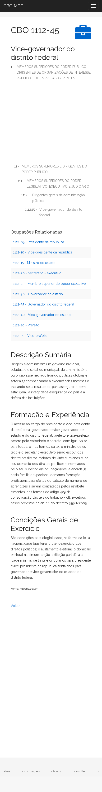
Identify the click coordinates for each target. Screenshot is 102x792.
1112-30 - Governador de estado (38, 294)
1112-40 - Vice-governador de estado (42, 315)
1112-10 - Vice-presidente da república (42, 252)
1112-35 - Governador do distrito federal (43, 304)
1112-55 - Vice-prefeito (30, 336)
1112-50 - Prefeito (26, 325)
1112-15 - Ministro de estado (34, 263)
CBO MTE (13, 5)
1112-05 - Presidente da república (38, 242)
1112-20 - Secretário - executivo (37, 273)
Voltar (15, 606)
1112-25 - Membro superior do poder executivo (49, 284)
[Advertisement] (51, 123)
